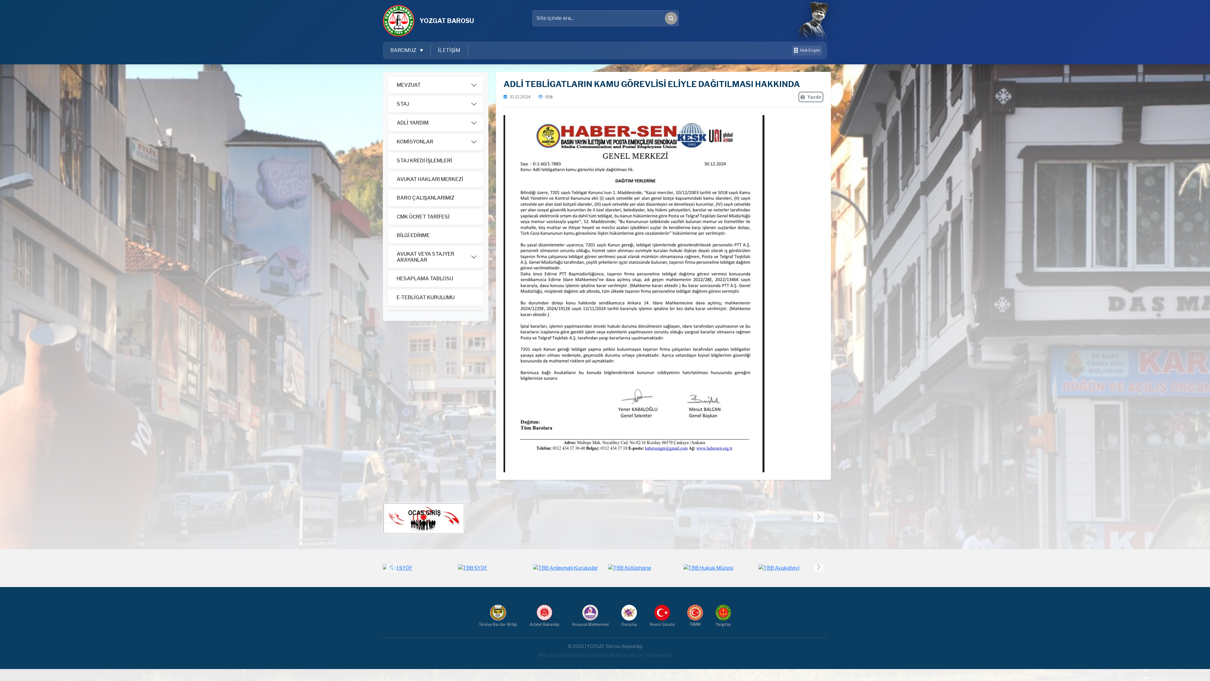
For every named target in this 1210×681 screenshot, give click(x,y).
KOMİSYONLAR (415, 142)
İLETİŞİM (449, 50)
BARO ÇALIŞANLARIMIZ (425, 198)
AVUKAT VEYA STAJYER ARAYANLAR (425, 257)
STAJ (403, 104)
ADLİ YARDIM (413, 123)
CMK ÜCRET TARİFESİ (423, 217)
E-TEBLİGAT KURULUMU (426, 297)
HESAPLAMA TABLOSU (425, 279)
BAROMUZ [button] (403, 50)
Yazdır (814, 97)
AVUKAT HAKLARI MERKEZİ (430, 179)
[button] (818, 516)
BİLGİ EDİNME (413, 235)
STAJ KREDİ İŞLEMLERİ (424, 161)
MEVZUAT (409, 85)
